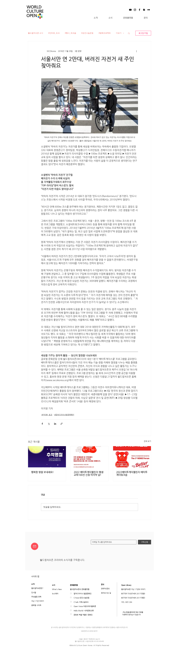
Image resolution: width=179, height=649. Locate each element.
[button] (95, 17)
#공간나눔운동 (87, 33)
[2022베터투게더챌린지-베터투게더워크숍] (132, 456)
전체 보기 (147, 441)
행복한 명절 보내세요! (42, 472)
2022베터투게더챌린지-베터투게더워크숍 (131, 473)
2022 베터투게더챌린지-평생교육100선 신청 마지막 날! (88, 473)
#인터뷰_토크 (54, 33)
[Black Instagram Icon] (134, 9)
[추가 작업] (136, 51)
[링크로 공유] (61, 423)
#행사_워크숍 (70, 33)
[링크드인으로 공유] (55, 423)
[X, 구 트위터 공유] (48, 423)
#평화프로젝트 (105, 33)
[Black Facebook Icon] (139, 9)
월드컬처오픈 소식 (35, 33)
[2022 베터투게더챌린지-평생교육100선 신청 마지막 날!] (90, 456)
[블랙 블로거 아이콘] (144, 9)
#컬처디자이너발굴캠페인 (64, 415)
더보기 (118, 33)
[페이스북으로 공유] (42, 423)
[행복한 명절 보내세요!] (47, 456)
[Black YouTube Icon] (130, 9)
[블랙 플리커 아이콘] (148, 9)
